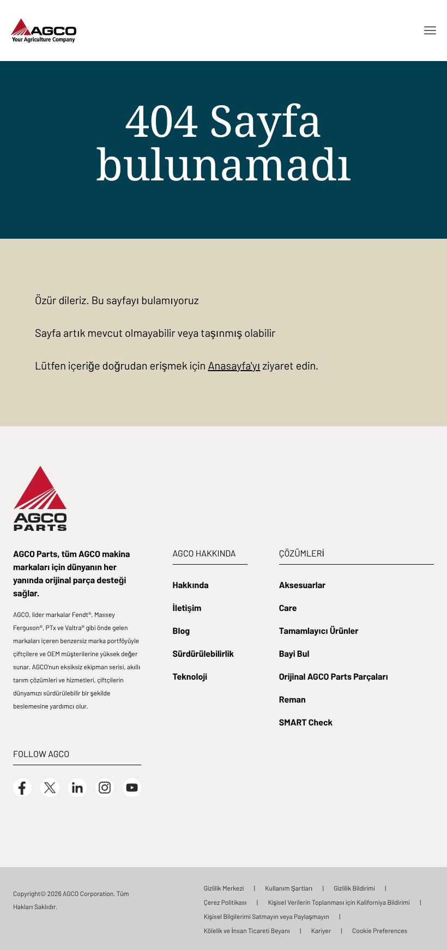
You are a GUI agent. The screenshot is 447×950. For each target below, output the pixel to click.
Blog (181, 630)
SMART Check (306, 722)
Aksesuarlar (302, 584)
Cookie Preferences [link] (379, 930)
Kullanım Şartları (288, 888)
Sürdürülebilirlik (203, 653)
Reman (292, 699)
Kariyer (321, 930)
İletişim (187, 607)
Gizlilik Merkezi (224, 888)
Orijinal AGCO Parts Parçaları (333, 676)
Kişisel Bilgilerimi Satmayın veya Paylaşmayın (266, 916)
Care (288, 607)
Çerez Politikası (225, 902)
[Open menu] (430, 31)
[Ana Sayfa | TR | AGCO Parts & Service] (43, 29)
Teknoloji (190, 676)
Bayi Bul (294, 653)
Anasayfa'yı (234, 365)
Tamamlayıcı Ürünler (319, 630)
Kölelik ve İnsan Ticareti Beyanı (247, 930)
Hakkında (191, 584)
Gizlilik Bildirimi (354, 888)
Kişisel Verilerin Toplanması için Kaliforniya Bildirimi (338, 902)
